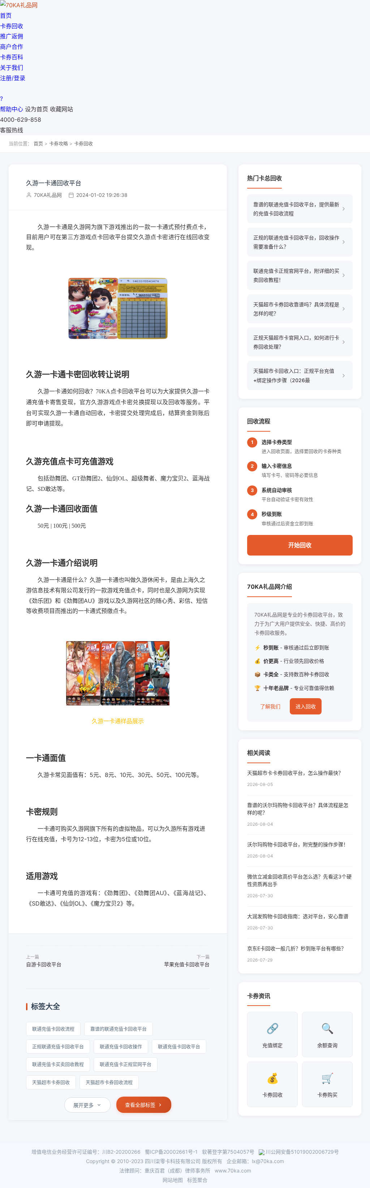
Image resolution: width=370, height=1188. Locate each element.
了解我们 (270, 706)
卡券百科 (11, 57)
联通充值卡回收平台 (179, 1046)
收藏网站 (61, 109)
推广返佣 (11, 36)
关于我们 (11, 67)
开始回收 (299, 545)
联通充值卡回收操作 (121, 1046)
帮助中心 (11, 109)
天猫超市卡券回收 (51, 1082)
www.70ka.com (233, 1170)
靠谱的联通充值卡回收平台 (118, 1029)
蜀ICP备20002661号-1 (171, 1152)
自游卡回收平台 (43, 964)
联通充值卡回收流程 (53, 1029)
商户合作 (11, 46)
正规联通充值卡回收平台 (58, 1046)
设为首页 (36, 109)
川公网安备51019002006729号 (302, 1152)
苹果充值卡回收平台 (187, 964)
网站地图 (173, 1180)
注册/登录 (12, 78)
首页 (6, 15)
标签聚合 (197, 1180)
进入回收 (306, 706)
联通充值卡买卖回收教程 (58, 1064)
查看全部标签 (140, 1105)
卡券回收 (11, 26)
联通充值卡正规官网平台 (125, 1064)
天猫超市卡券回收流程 (109, 1082)
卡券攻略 (58, 143)
